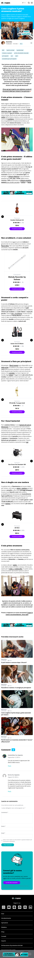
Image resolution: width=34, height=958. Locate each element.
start (16, 56)
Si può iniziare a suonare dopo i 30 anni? (14, 662)
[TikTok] (14, 907)
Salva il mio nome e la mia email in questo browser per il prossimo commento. (17, 840)
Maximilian (9, 42)
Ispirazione (4, 923)
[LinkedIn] (30, 907)
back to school (10, 50)
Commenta (4, 812)
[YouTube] (9, 907)
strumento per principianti (9, 59)
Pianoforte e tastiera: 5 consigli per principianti (16, 688)
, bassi (9, 111)
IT (24, 3)
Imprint (3, 941)
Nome (3, 826)
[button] (2, 216)
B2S (3, 50)
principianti (5, 56)
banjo (29, 182)
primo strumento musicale (21, 53)
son (12, 56)
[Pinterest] (25, 907)
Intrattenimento (6, 918)
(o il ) (15, 569)
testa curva (4, 367)
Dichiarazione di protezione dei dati (12, 945)
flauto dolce (5, 246)
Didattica (4, 927)
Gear (2, 914)
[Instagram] (3, 907)
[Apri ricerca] (29, 3)
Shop (2, 932)
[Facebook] (19, 907)
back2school (20, 50)
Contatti (3, 936)
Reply (9, 766)
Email (3, 833)
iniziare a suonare (7, 53)
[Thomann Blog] (5, 3)
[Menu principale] (32, 2)
